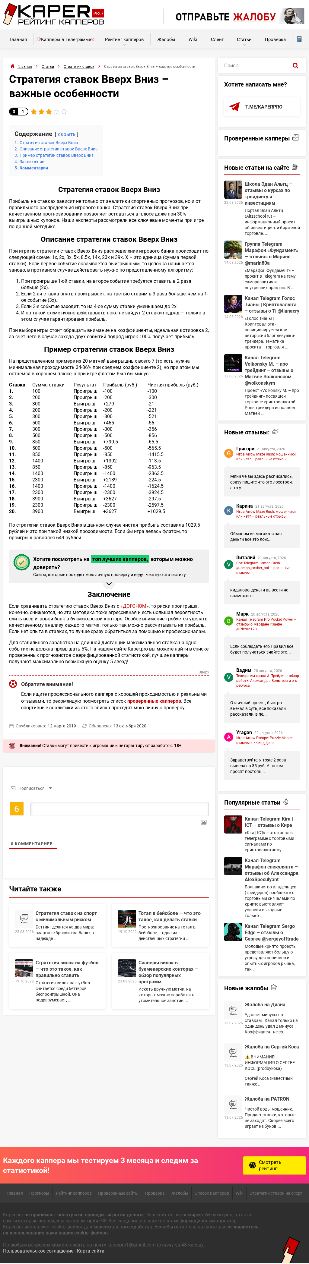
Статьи (244, 39)
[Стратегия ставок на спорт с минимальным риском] (24, 919)
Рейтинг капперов (124, 39)
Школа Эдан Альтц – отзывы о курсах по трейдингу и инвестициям (268, 193)
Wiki (193, 39)
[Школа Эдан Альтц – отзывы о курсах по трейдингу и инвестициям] (233, 190)
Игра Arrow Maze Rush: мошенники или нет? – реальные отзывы (266, 456)
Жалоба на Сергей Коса (272, 1046)
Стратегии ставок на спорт (276, 1193)
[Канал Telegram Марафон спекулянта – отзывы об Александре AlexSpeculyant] (233, 866)
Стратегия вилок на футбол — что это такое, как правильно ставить (67, 968)
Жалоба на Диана (265, 1004)
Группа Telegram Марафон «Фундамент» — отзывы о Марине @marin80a (271, 253)
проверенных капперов (154, 701)
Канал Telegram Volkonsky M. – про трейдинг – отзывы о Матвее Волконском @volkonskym (269, 370)
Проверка (275, 39)
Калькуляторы (299, 39)
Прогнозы (39, 1193)
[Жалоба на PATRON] (233, 1104)
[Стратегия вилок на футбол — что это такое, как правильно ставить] (24, 968)
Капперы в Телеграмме (66, 39)
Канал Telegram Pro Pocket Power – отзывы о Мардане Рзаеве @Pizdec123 (266, 624)
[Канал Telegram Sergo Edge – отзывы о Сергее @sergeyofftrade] (233, 932)
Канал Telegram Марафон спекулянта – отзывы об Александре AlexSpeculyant (271, 869)
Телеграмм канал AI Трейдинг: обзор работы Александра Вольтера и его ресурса (267, 680)
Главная (18, 39)
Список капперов (212, 1193)
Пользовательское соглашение (38, 1250)
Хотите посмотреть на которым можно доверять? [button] (113, 566)
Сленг (217, 39)
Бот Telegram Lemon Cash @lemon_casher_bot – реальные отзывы (263, 567)
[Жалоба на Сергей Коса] (233, 1052)
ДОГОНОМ (134, 606)
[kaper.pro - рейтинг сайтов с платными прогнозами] (53, 23)
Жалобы (166, 39)
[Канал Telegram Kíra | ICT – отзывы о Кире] (233, 824)
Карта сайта (90, 1250)
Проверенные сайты (118, 1193)
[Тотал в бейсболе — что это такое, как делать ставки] (127, 919)
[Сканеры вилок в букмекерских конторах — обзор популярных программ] (127, 968)
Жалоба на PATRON (267, 1098)
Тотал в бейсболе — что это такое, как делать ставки (170, 916)
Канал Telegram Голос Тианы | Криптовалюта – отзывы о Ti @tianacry (272, 304)
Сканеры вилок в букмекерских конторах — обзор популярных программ (168, 972)
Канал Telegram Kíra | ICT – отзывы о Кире (269, 821)
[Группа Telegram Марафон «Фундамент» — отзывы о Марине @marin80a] (233, 250)
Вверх (204, 672)
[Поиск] (295, 65)
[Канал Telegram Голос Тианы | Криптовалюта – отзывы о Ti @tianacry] (233, 304)
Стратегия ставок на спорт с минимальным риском (66, 916)
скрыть (66, 134)
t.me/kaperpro (263, 106)
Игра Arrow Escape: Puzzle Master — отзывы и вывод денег (266, 740)
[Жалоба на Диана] (233, 1010)
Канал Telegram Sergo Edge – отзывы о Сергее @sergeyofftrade (272, 932)
